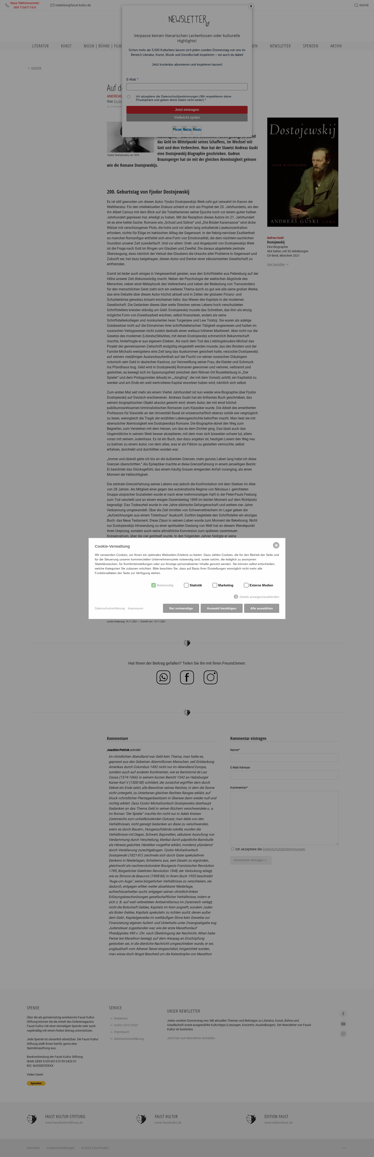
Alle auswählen (261, 608)
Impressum (135, 608)
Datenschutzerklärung (110, 608)
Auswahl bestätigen (221, 608)
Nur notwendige (181, 608)
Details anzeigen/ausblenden (259, 597)
